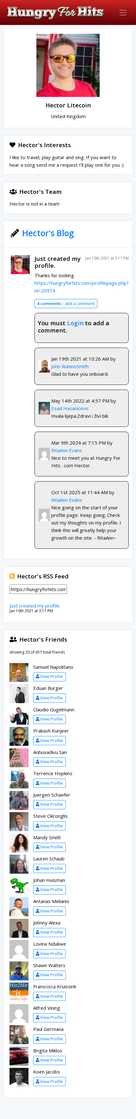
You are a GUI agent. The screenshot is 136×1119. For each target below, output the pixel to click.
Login (75, 323)
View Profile (51, 676)
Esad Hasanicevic (70, 408)
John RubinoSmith (70, 366)
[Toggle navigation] (122, 13)
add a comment (66, 303)
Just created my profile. (57, 262)
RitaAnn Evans (66, 450)
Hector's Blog (48, 233)
